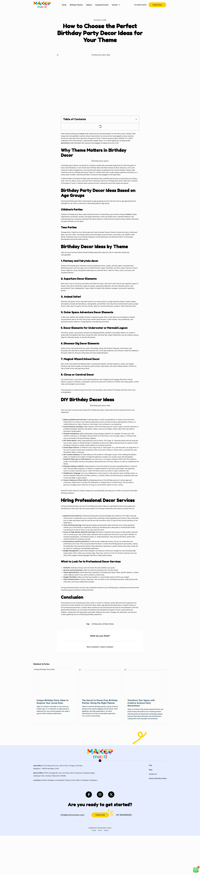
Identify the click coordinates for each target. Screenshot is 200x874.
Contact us (153, 774)
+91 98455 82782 (140, 5)
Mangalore (93, 780)
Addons (89, 5)
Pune (73, 780)
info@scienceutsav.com (72, 815)
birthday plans (97, 624)
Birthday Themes (76, 5)
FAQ (150, 765)
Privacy (94, 830)
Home (64, 5)
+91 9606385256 (124, 815)
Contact (115, 5)
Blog (150, 770)
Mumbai (44, 780)
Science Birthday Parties (158, 778)
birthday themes (108, 624)
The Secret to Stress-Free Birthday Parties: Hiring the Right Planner (100, 701)
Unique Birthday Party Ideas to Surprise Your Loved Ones (52, 701)
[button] (94, 47)
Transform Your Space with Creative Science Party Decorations (141, 703)
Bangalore (51, 780)
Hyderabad (60, 780)
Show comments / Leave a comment (100, 647)
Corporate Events (101, 5)
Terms (100, 830)
